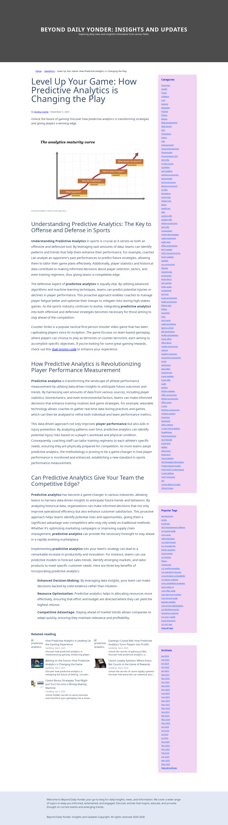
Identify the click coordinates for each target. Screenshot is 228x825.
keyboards (165, 421)
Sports (164, 137)
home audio (166, 287)
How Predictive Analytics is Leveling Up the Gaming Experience (68, 642)
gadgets (164, 260)
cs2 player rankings (169, 579)
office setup (166, 402)
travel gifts (165, 380)
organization (166, 231)
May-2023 (165, 708)
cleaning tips (166, 272)
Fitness (164, 115)
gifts (163, 212)
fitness (164, 309)
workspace (166, 365)
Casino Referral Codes (171, 484)
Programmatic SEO (169, 156)
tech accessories (168, 182)
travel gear (166, 197)
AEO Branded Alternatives (172, 462)
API (162, 480)
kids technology (168, 331)
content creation (168, 413)
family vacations (168, 549)
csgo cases (166, 535)
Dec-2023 (165, 689)
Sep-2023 (165, 712)
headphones (166, 432)
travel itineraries (168, 620)
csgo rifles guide (168, 591)
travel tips (165, 417)
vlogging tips (166, 372)
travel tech (165, 443)
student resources (169, 354)
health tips (165, 208)
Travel (164, 93)
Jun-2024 (165, 656)
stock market (166, 553)
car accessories (168, 264)
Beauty (164, 119)
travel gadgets (167, 376)
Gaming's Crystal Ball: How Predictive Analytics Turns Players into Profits (130, 642)
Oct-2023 (165, 667)
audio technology (168, 324)
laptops (164, 387)
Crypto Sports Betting (170, 428)
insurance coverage (169, 613)
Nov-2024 (165, 678)
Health (164, 89)
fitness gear (166, 305)
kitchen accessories (169, 398)
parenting (165, 313)
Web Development (169, 122)
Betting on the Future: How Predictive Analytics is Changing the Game (67, 662)
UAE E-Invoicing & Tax (170, 253)
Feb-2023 (165, 674)
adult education (168, 538)
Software (165, 96)
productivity (166, 290)
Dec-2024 (165, 749)
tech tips (165, 294)
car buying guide (168, 531)
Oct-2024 (165, 730)
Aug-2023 (165, 697)
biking (163, 204)
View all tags (167, 628)
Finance (164, 111)
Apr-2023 (165, 660)
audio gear (166, 242)
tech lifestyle (166, 439)
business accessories (170, 410)
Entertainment (167, 145)
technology (166, 193)
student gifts (166, 219)
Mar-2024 (165, 723)
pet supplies (166, 283)
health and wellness (169, 335)
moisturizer (166, 564)
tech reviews (166, 249)
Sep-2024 (165, 742)
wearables (165, 369)
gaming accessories (170, 175)
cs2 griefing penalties (170, 568)
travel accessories (169, 298)
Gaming (164, 104)
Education (165, 107)
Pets (163, 141)
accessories (166, 275)
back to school (167, 328)
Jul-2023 (164, 734)
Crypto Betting (167, 473)
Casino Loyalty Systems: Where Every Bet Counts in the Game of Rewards (130, 662)
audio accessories (169, 301)
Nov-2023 (165, 686)
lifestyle (164, 268)
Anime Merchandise (170, 234)
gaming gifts (166, 216)
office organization (169, 245)
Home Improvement (170, 148)
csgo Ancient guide (169, 598)
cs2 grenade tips (168, 546)
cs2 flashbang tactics (170, 609)
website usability (168, 602)
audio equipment (168, 238)
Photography (166, 152)
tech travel (165, 320)
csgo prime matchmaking (172, 605)
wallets (164, 447)
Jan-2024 (165, 663)
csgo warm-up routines (171, 594)
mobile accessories (169, 346)
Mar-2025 (165, 760)
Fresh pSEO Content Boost (172, 469)
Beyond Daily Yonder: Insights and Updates (114, 29)
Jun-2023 (165, 671)
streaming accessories (171, 357)
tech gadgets (166, 171)
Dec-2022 (165, 704)
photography (166, 178)
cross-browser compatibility (173, 576)
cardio (164, 520)
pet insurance (167, 516)
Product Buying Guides (171, 466)
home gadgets (167, 257)
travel (163, 361)
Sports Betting (167, 458)
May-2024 (165, 719)
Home (39, 71)
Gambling (49, 71)
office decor (166, 342)
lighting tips (166, 201)
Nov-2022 (165, 745)
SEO (163, 130)
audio (163, 384)
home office (166, 339)
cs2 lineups (166, 557)
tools (163, 316)
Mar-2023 (165, 701)
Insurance (165, 85)
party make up (167, 587)
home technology (168, 436)
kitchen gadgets (168, 391)
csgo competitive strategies (173, 583)
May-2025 (165, 764)
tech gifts (165, 227)
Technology (166, 134)
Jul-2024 (164, 738)
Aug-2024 (165, 693)
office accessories (169, 395)
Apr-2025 (165, 757)
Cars (163, 100)
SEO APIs (165, 160)
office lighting (167, 425)
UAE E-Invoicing (168, 477)
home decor (166, 279)
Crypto (164, 406)
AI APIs (164, 190)
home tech (165, 454)
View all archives (169, 768)
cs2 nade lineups (168, 542)
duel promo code (64, 349)
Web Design (166, 126)
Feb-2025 (165, 753)
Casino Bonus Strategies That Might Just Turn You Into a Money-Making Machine (66, 684)
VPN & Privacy (167, 488)
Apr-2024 (165, 682)
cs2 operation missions (171, 572)
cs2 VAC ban (166, 624)
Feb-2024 (165, 715)
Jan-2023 (165, 727)
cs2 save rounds (168, 617)
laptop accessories (169, 223)
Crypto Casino (167, 163)
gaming (164, 350)
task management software (173, 527)
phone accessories (169, 186)
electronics (166, 451)
